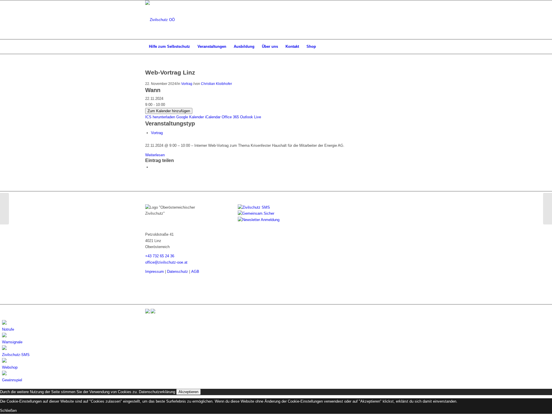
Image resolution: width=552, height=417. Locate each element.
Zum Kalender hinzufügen (168, 111)
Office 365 (230, 117)
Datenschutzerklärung (157, 392)
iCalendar (213, 117)
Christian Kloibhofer (216, 83)
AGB (195, 271)
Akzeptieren (188, 392)
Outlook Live (250, 117)
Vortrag (186, 83)
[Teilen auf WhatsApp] (152, 167)
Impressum (154, 271)
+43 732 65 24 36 (159, 256)
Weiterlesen (155, 155)
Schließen (8, 410)
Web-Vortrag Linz (170, 72)
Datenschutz (177, 271)
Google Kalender (190, 117)
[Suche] (403, 46)
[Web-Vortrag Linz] (4, 208)
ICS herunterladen (160, 117)
